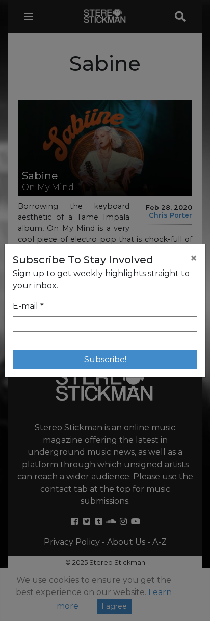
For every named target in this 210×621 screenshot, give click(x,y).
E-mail (28, 306)
